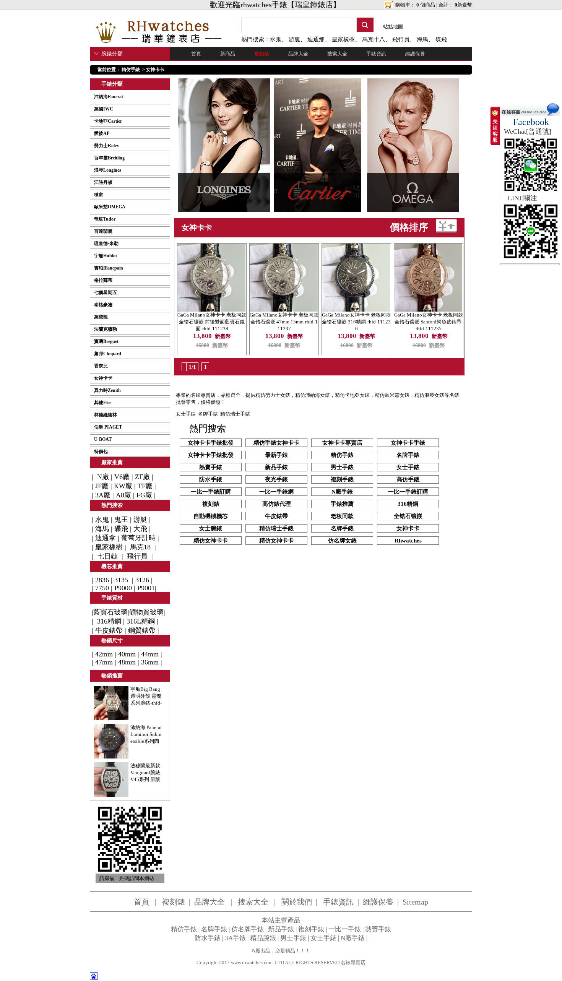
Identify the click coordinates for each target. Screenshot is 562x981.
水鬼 (275, 39)
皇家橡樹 (343, 39)
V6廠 (122, 477)
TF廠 (145, 486)
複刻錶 (261, 54)
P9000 (123, 588)
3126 (142, 580)
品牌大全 (298, 54)
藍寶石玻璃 (110, 612)
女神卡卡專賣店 (342, 443)
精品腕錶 (263, 938)
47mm (104, 662)
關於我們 (296, 902)
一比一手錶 (344, 929)
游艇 (294, 39)
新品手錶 (276, 467)
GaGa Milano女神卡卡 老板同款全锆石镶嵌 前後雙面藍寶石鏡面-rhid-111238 (211, 321)
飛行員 (400, 39)
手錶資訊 (376, 54)
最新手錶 (276, 455)
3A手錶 (235, 938)
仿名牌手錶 (247, 929)
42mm (104, 654)
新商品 (227, 54)
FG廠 (144, 495)
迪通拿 (105, 538)
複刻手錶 (342, 479)
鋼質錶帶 (142, 630)
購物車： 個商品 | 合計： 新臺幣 (433, 5)
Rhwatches (408, 541)
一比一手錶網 (276, 492)
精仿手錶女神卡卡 (276, 443)
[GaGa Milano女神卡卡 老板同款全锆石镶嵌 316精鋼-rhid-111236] (356, 309)
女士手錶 (186, 414)
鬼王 (121, 519)
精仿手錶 (131, 69)
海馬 (422, 39)
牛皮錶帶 (109, 630)
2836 (102, 580)
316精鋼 (109, 621)
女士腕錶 (210, 528)
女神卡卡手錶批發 (211, 443)
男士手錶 (342, 467)
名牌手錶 (208, 414)
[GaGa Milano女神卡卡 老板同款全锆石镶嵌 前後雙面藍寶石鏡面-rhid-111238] (211, 309)
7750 (102, 588)
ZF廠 (142, 477)
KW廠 (123, 486)
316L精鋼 (141, 621)
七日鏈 (107, 556)
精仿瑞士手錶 (276, 528)
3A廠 (102, 495)
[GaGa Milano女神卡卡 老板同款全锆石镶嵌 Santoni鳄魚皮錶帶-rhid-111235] (428, 309)
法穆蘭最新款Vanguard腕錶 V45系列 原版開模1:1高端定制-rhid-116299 (146, 779)
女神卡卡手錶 (408, 443)
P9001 (146, 588)
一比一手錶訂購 (211, 492)
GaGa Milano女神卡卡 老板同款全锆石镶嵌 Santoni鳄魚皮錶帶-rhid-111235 (428, 321)
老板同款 (342, 516)
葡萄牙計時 (138, 538)
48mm (127, 662)
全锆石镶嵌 (408, 516)
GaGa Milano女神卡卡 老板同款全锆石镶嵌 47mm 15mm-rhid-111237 (284, 321)
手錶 (271, 4)
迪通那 (316, 39)
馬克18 (140, 547)
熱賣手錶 (210, 467)
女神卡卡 (155, 69)
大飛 (140, 529)
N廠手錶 (342, 492)
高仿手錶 (407, 479)
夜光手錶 (276, 479)
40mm (127, 654)
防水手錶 (210, 479)
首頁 (196, 54)
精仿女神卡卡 (210, 541)
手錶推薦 (342, 504)
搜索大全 (337, 54)
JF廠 (102, 486)
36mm (150, 662)
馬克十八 (373, 39)
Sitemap (415, 902)
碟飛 (441, 39)
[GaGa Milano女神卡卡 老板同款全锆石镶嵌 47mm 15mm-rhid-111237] (284, 309)
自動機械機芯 (210, 516)
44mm (150, 654)
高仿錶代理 (276, 504)
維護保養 (415, 54)
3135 (121, 580)
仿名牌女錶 (342, 541)
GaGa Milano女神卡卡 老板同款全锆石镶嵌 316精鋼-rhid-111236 (356, 321)
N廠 (102, 477)
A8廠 (123, 495)
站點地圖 (393, 26)
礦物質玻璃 (146, 612)
